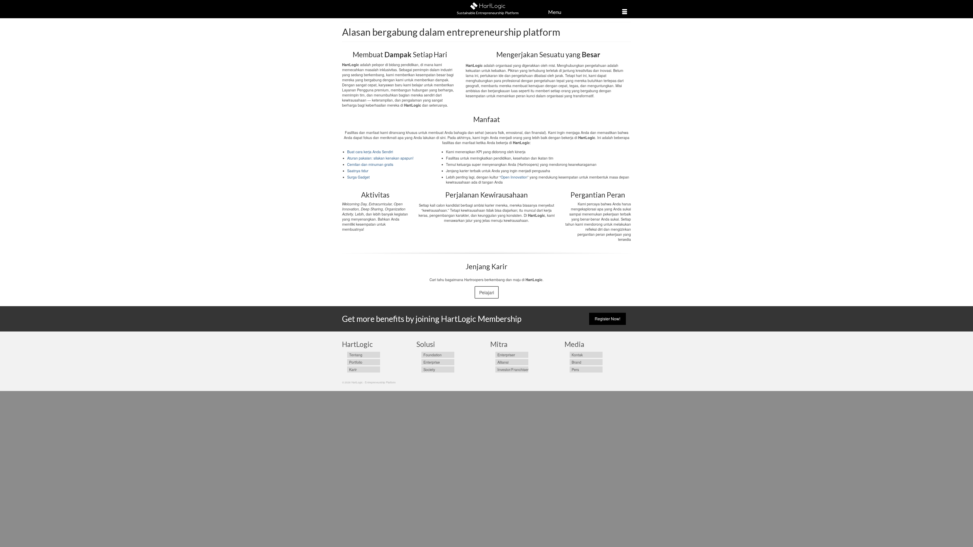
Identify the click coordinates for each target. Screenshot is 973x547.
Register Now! (607, 319)
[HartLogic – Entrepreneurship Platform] (488, 5)
